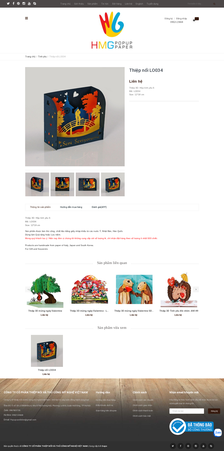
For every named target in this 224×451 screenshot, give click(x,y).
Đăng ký (169, 18)
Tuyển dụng (152, 4)
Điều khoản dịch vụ (104, 405)
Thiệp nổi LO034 (47, 370)
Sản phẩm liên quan (112, 263)
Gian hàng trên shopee (106, 410)
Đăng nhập (181, 18)
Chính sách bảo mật (142, 416)
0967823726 (14, 410)
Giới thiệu (79, 4)
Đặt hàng (116, 4)
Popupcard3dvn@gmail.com (23, 420)
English (139, 4)
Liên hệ (128, 4)
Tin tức (105, 4)
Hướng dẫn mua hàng (106, 400)
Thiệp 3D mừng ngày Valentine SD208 (135, 310)
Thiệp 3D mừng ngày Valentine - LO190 (91, 310)
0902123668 (176, 22)
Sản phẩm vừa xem (112, 328)
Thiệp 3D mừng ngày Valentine (45, 310)
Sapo (104, 446)
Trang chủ (65, 4)
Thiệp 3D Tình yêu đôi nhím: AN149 (178, 310)
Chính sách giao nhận (142, 405)
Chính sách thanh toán (143, 410)
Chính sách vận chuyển (143, 400)
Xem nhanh (45, 287)
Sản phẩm (92, 4)
